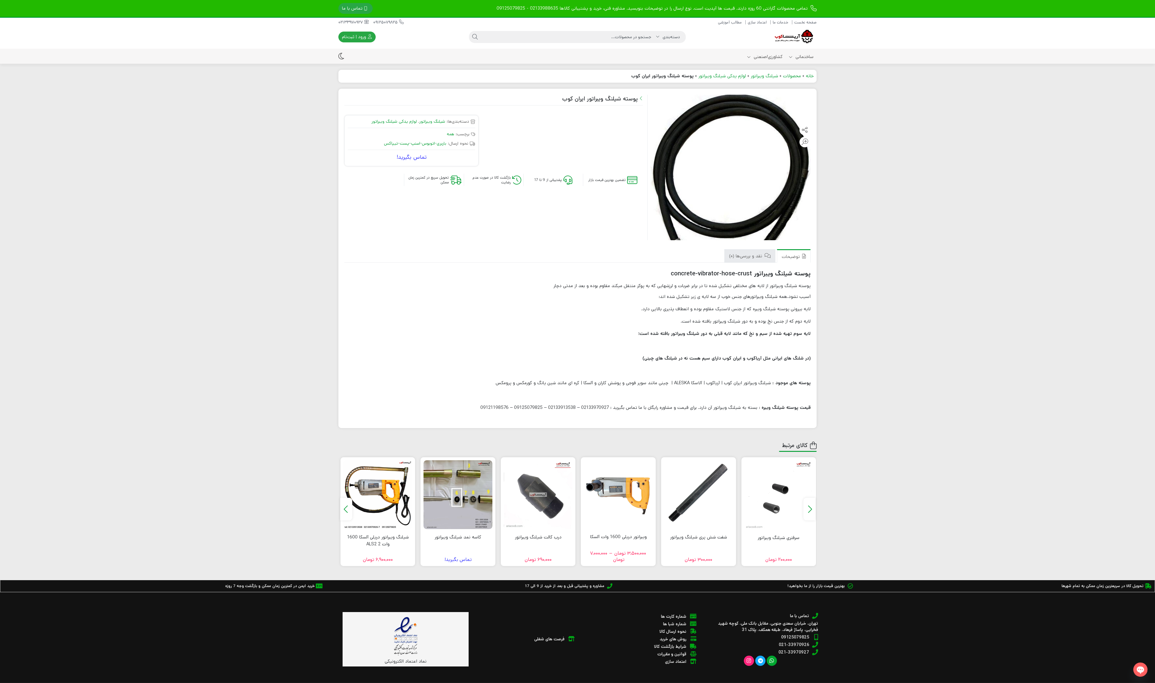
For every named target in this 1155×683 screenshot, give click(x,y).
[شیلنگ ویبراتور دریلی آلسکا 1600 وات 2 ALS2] (377, 494)
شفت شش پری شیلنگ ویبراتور (698, 537)
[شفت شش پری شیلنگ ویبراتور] (698, 494)
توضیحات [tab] (791, 256)
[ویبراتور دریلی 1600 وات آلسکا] (618, 494)
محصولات (792, 76)
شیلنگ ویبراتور (764, 76)
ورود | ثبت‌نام (354, 37)
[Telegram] (760, 661)
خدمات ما (780, 22)
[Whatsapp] (772, 661)
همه (450, 134)
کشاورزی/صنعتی (767, 57)
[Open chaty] (1140, 669)
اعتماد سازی (757, 22)
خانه (810, 76)
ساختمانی (804, 57)
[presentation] (809, 509)
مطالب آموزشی (730, 22)
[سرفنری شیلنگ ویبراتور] (778, 495)
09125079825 (386, 22)
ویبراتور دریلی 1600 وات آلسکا (618, 537)
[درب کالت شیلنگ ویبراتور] (538, 494)
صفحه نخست (805, 22)
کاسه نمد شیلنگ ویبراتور (458, 537)
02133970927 (351, 22)
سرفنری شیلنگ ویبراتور (778, 537)
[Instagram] (749, 661)
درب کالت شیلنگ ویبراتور (538, 537)
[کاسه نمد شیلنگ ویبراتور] (458, 494)
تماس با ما (352, 8)
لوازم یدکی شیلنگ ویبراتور (722, 76)
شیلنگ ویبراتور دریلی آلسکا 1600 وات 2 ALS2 (378, 540)
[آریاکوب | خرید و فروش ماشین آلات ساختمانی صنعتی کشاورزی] (792, 37)
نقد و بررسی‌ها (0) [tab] (746, 256)
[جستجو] (475, 37)
